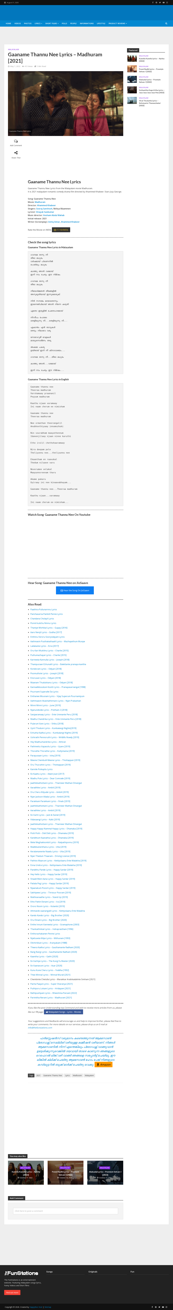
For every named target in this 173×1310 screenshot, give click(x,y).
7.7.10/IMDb (62, 229)
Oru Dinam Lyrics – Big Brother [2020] (48, 920)
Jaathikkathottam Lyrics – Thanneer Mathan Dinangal (56, 783)
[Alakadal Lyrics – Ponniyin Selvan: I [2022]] (132, 79)
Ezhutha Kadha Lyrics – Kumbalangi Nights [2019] (54, 732)
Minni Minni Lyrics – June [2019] (45, 705)
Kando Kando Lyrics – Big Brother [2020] (49, 915)
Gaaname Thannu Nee (52, 1075)
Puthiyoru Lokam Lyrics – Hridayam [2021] (50, 988)
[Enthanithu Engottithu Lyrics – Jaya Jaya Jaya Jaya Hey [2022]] (132, 89)
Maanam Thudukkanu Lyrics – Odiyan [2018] (51, 682)
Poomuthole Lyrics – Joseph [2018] (46, 673)
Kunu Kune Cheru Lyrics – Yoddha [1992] (49, 970)
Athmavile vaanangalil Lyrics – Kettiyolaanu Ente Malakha (57, 910)
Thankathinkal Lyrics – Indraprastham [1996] (51, 929)
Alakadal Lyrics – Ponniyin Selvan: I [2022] (105, 1173)
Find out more (12, 1292)
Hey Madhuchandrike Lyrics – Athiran (48, 741)
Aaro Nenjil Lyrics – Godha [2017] (46, 632)
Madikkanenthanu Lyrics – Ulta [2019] (48, 847)
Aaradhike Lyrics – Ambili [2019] (45, 787)
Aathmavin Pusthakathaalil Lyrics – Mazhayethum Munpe (57, 641)
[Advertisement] (75, 157)
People (73, 23)
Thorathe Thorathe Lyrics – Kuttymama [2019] (52, 751)
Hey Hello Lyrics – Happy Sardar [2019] (48, 874)
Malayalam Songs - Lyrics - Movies (65, 1012)
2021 (38, 1075)
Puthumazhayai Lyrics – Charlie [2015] (48, 655)
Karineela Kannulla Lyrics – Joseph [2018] (49, 659)
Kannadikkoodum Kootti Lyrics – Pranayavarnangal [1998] (57, 687)
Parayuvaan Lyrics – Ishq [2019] (45, 755)
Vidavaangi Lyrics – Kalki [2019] (45, 819)
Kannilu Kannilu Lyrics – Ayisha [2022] (26, 1173)
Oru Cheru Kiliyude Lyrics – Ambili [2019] (49, 792)
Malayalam (13, 49)
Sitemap (47, 1307)
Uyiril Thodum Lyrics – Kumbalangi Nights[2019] (53, 728)
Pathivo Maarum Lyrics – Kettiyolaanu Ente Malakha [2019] (58, 860)
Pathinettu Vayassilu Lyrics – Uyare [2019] (50, 746)
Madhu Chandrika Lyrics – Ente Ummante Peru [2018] (55, 719)
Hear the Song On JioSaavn (76, 590)
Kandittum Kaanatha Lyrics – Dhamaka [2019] (52, 837)
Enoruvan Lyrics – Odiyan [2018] (45, 678)
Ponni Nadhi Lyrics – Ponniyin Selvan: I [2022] (65, 1173)
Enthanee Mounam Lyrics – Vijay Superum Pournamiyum (57, 696)
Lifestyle (101, 23)
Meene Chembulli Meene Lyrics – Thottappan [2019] (55, 760)
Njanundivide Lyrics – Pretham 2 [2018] (48, 710)
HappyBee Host (36, 1307)
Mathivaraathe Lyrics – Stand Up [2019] (49, 897)
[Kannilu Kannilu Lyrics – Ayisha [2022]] (132, 58)
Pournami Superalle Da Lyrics (44, 691)
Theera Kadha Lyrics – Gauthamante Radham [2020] (55, 947)
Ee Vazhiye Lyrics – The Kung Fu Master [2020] (52, 961)
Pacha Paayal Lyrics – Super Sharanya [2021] (51, 983)
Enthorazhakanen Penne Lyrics (45, 933)
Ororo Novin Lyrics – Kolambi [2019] (47, 906)
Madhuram (40, 202)
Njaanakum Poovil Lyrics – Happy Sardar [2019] (52, 888)
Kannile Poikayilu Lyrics (41, 769)
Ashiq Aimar (54, 221)
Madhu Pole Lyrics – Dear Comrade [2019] (50, 778)
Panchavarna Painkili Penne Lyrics (46, 614)
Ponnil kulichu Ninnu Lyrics (43, 623)
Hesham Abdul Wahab (53, 215)
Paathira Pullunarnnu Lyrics (43, 609)
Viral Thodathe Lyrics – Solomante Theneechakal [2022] (149, 103)
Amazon (105, 1064)
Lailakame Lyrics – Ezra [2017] (44, 646)
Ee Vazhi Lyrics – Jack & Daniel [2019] (47, 815)
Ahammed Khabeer (46, 205)
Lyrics (37, 23)
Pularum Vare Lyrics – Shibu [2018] (46, 723)
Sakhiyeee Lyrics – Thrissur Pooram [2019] (50, 892)
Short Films (51, 23)
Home (8, 23)
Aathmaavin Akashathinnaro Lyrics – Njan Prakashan (55, 700)
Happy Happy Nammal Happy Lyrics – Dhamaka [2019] (56, 828)
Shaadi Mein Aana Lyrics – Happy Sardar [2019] (52, 878)
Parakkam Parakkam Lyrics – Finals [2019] (50, 801)
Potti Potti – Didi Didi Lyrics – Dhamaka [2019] (52, 833)
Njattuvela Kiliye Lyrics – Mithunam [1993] (50, 938)
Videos (17, 23)
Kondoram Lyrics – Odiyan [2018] (46, 668)
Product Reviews (117, 23)
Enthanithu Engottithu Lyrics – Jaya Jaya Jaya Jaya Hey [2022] (152, 91)
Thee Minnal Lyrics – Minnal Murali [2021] (50, 974)
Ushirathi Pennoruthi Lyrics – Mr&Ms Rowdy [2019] (54, 737)
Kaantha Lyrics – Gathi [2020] (44, 956)
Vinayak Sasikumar (45, 212)
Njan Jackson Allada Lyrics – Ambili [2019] (49, 796)
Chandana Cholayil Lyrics (42, 618)
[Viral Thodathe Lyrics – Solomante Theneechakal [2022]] (132, 100)
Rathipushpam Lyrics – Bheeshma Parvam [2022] (53, 993)
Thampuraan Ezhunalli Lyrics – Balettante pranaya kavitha (58, 664)
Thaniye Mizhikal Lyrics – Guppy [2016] (48, 627)
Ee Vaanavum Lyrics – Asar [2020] (46, 965)
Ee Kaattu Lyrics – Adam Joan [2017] (47, 773)
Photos (27, 23)
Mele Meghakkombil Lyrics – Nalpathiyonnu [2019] (54, 842)
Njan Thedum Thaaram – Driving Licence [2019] (53, 856)
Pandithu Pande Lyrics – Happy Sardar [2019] (51, 869)
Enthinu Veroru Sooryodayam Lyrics (47, 636)
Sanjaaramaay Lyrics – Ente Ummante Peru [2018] (54, 714)
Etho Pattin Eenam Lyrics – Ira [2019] (47, 901)
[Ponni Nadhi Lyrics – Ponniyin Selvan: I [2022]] (132, 68)
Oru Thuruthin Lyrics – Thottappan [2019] (50, 764)
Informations (87, 23)
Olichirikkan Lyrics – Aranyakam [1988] (48, 942)
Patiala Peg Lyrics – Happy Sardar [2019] (49, 883)
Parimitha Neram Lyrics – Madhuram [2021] (51, 997)
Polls (64, 23)
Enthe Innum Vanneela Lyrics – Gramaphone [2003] (54, 924)
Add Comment (16, 145)
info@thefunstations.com (40, 1027)
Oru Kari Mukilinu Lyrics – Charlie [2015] (49, 650)
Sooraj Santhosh (44, 208)
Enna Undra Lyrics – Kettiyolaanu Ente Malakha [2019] (56, 865)
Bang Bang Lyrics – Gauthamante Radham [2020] (53, 952)
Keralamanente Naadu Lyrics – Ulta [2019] (50, 851)
